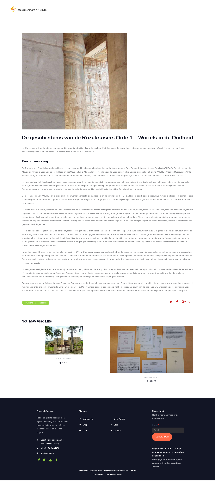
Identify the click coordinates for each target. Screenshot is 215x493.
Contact (117, 430)
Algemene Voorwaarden (99, 470)
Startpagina (88, 419)
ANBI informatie (122, 470)
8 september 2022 (63, 359)
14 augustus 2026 (151, 377)
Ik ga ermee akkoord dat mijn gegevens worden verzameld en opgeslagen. (168, 452)
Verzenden (162, 437)
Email (155, 425)
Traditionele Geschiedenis (36, 303)
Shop (85, 425)
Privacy (112, 470)
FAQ (85, 430)
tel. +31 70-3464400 (50, 448)
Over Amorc (119, 419)
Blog (116, 425)
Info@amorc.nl (47, 453)
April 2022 (63, 362)
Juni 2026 (151, 381)
